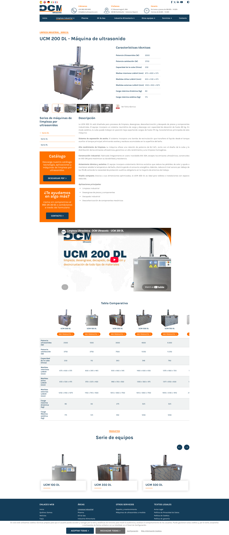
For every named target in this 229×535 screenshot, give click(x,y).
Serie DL (65, 32)
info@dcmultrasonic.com (88, 12)
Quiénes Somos (46, 512)
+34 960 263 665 (84, 9)
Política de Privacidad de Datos (166, 512)
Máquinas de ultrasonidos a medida (130, 512)
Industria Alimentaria (86, 519)
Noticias (43, 515)
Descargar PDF (56, 178)
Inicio (44, 18)
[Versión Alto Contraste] (188, 2)
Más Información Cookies (151, 531)
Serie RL (44, 145)
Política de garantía (162, 519)
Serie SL (44, 139)
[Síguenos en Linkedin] (178, 2)
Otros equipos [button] (147, 18)
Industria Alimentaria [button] (123, 18)
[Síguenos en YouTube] (181, 2)
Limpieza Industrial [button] (64, 18)
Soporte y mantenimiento (126, 509)
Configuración (132, 531)
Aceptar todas (79, 530)
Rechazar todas (109, 530)
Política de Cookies (161, 515)
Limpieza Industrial (49, 32)
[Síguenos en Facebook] (171, 2)
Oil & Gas (101, 18)
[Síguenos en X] (175, 2)
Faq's (42, 519)
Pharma (84, 18)
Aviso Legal (158, 509)
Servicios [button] (166, 18)
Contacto (183, 18)
